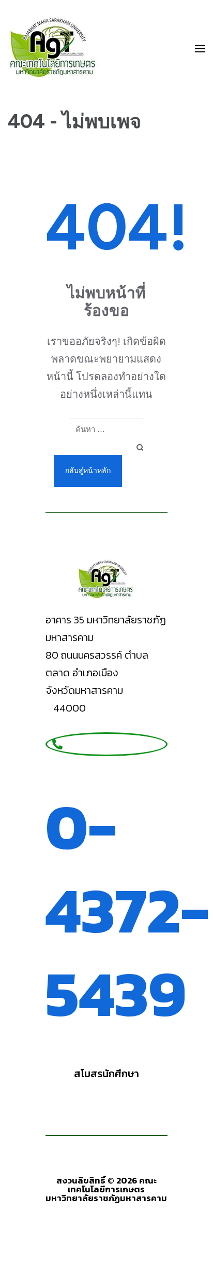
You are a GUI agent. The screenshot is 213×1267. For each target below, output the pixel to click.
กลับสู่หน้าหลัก (88, 470)
